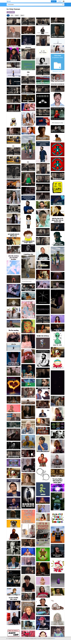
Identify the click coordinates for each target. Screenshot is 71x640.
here (54, 638)
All (8, 15)
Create (54, 1)
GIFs (12, 15)
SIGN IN (59, 1)
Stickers (16, 15)
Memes (22, 15)
